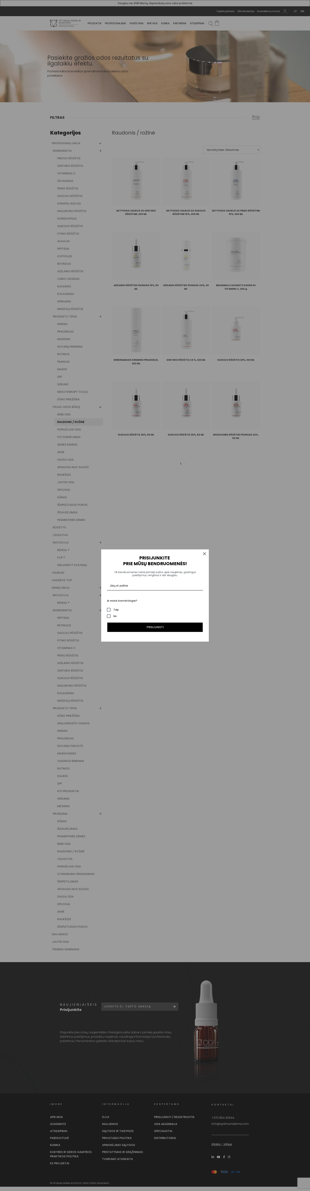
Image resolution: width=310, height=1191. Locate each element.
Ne (115, 616)
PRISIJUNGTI (155, 627)
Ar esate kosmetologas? (122, 600)
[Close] (204, 553)
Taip (116, 609)
